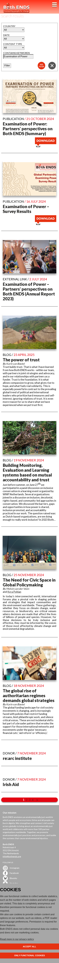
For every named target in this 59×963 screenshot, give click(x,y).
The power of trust (21, 359)
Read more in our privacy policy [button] (17, 939)
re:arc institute (17, 758)
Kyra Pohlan (14, 591)
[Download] (45, 146)
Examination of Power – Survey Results (26, 209)
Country (9, 26)
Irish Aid (11, 784)
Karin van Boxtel (15, 363)
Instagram (14, 867)
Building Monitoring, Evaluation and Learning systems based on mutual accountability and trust (27, 472)
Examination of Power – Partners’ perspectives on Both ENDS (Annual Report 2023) (29, 291)
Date (6, 35)
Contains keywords (16, 52)
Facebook (14, 873)
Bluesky (13, 878)
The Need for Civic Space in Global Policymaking (29, 582)
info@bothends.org (12, 856)
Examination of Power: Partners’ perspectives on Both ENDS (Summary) (27, 128)
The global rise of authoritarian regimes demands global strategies (28, 695)
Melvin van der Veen (17, 588)
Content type (12, 43)
